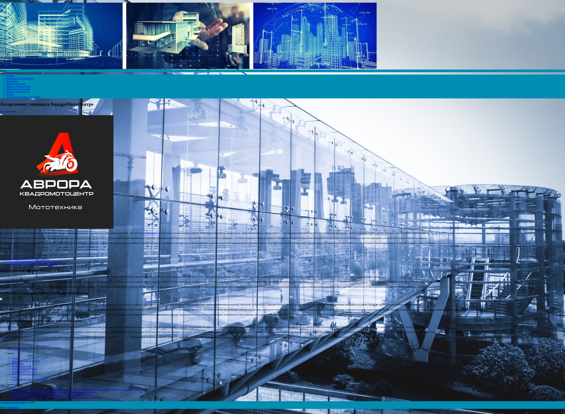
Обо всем (4, 111)
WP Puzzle (13, 407)
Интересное (12, 81)
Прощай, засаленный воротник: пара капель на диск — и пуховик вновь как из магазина (56, 397)
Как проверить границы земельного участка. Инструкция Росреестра (46, 395)
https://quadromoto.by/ (150, 233)
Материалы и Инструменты (20, 78)
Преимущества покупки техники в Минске (27, 259)
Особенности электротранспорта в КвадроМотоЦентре (34, 261)
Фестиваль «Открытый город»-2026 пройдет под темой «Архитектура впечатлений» (54, 392)
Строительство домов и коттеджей (23, 97)
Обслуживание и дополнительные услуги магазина (32, 264)
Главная (10, 76)
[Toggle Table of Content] (2, 254)
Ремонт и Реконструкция (18, 86)
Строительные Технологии (13, 1)
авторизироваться (21, 348)
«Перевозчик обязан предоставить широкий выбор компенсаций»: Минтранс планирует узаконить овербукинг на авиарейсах (75, 389)
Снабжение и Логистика (18, 89)
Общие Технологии (16, 84)
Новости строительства (17, 91)
